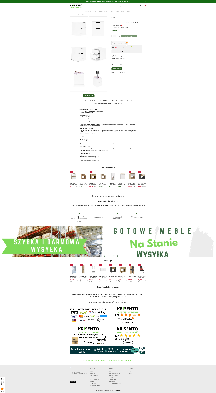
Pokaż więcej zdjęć (88, 95)
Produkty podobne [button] (108, 167)
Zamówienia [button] (112, 368)
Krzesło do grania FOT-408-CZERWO (131, 277)
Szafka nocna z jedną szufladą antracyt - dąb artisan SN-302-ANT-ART (122, 184)
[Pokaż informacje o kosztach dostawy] (124, 58)
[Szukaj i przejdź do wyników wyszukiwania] (120, 6)
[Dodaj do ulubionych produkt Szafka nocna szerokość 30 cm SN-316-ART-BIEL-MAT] (106, 172)
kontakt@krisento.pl (74, 376)
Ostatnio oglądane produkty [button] (108, 287)
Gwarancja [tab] (129, 100)
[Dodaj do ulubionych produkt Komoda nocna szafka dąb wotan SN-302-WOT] (135, 172)
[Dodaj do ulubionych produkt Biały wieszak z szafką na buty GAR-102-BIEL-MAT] (77, 265)
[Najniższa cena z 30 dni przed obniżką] (77, 280)
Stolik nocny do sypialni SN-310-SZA (142, 184)
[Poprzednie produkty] (72, 174)
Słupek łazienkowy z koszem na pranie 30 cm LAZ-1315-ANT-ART (112, 277)
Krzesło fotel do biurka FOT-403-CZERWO (122, 277)
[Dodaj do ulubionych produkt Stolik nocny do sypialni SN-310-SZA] (145, 172)
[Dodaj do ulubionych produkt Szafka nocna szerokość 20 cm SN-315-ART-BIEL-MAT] (96, 172)
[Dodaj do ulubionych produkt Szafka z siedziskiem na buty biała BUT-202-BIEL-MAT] (86, 265)
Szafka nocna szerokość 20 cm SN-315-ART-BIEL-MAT (93, 184)
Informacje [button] (92, 368)
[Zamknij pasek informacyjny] (145, 1)
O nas (130, 371)
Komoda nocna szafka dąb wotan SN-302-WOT (132, 184)
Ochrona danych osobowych (95, 385)
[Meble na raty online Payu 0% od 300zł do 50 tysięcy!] (108, 350)
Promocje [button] (108, 260)
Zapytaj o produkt (117, 68)
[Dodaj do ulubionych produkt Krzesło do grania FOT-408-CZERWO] (135, 265)
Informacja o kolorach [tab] (117, 100)
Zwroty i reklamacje (94, 375)
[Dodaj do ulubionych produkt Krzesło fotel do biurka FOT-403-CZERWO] (125, 265)
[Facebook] (71, 382)
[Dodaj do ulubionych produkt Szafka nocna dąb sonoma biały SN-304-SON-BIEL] (145, 265)
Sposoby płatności (93, 373)
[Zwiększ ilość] (117, 36)
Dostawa (91, 371)
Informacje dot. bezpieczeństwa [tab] (102, 103)
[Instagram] (73, 382)
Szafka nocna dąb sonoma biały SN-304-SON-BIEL (142, 277)
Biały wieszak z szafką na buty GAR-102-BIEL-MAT (74, 277)
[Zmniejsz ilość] (112, 36)
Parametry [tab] (92, 100)
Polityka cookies (93, 383)
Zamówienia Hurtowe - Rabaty (115, 383)
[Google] (75, 382)
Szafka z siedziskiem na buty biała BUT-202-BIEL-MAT (83, 277)
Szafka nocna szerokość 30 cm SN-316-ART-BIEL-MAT (103, 184)
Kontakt (130, 373)
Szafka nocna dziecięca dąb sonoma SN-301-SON (83, 184)
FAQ (90, 377)
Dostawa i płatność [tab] (103, 100)
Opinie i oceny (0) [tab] (118, 103)
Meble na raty (112, 381)
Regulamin (92, 381)
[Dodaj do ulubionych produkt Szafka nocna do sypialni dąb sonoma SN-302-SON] (77, 172)
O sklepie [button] (131, 368)
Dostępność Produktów (114, 375)
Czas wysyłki (111, 371)
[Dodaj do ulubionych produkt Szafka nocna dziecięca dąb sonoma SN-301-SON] (86, 172)
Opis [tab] (85, 100)
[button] (79, 28)
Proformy (111, 377)
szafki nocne (96, 160)
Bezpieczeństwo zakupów (114, 373)
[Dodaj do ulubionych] (140, 36)
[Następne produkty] (144, 174)
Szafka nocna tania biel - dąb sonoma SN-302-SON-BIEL (113, 184)
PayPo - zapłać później (94, 379)
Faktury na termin (112, 379)
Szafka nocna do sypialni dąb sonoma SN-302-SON (73, 184)
